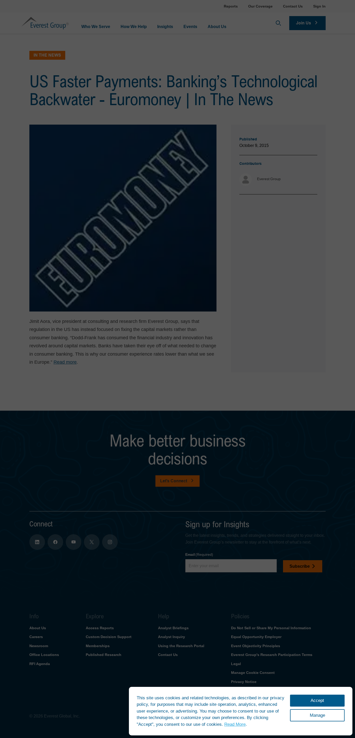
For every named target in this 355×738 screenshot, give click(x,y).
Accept (317, 700)
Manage (317, 715)
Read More (235, 724)
